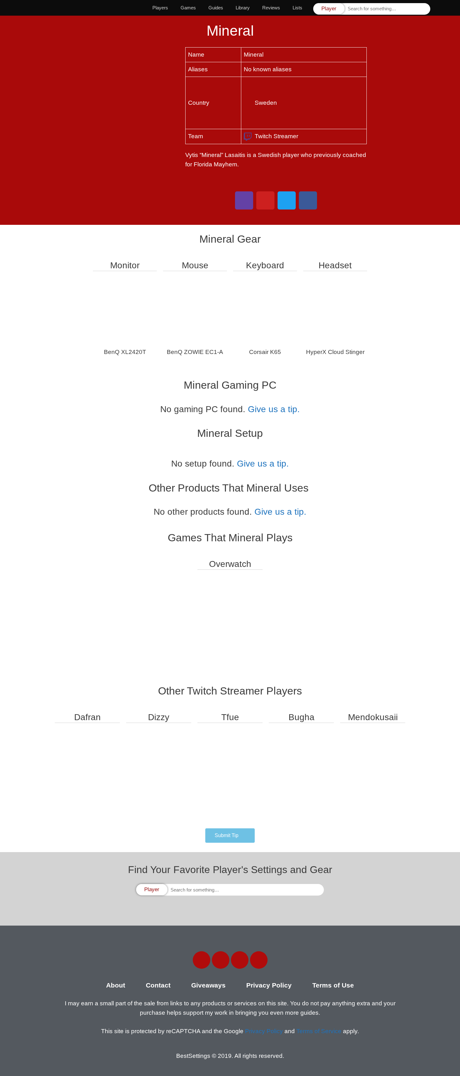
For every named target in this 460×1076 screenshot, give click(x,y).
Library (243, 7)
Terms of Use (333, 985)
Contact (158, 985)
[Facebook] (201, 960)
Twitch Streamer (276, 136)
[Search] (425, 9)
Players (160, 7)
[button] (230, 835)
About (115, 985)
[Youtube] (259, 960)
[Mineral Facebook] (308, 200)
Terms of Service (318, 1031)
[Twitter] (220, 960)
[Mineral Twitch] (244, 200)
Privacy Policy (269, 985)
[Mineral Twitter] (287, 200)
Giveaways (208, 985)
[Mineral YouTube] (265, 200)
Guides (215, 7)
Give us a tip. (274, 409)
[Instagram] (239, 960)
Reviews (271, 7)
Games (188, 7)
